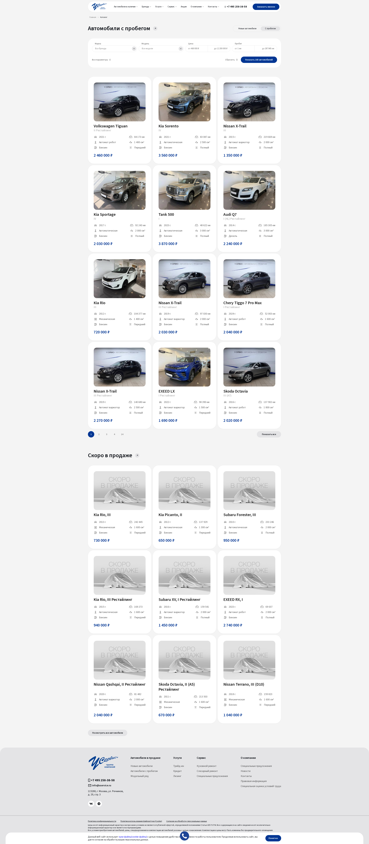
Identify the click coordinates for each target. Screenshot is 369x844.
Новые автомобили (247, 28)
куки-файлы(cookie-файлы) (133, 836)
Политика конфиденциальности (102, 821)
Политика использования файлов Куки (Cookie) (141, 821)
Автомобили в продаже (145, 758)
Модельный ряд (140, 776)
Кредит (177, 771)
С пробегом (270, 28)
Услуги (177, 758)
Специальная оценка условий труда (261, 786)
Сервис (201, 758)
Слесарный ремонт (207, 771)
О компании (248, 758)
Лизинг (177, 776)
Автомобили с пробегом (144, 771)
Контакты (246, 776)
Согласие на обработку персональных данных (186, 821)
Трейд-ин (178, 766)
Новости (246, 771)
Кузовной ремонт (206, 766)
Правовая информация (254, 781)
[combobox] (114, 48)
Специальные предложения (212, 776)
